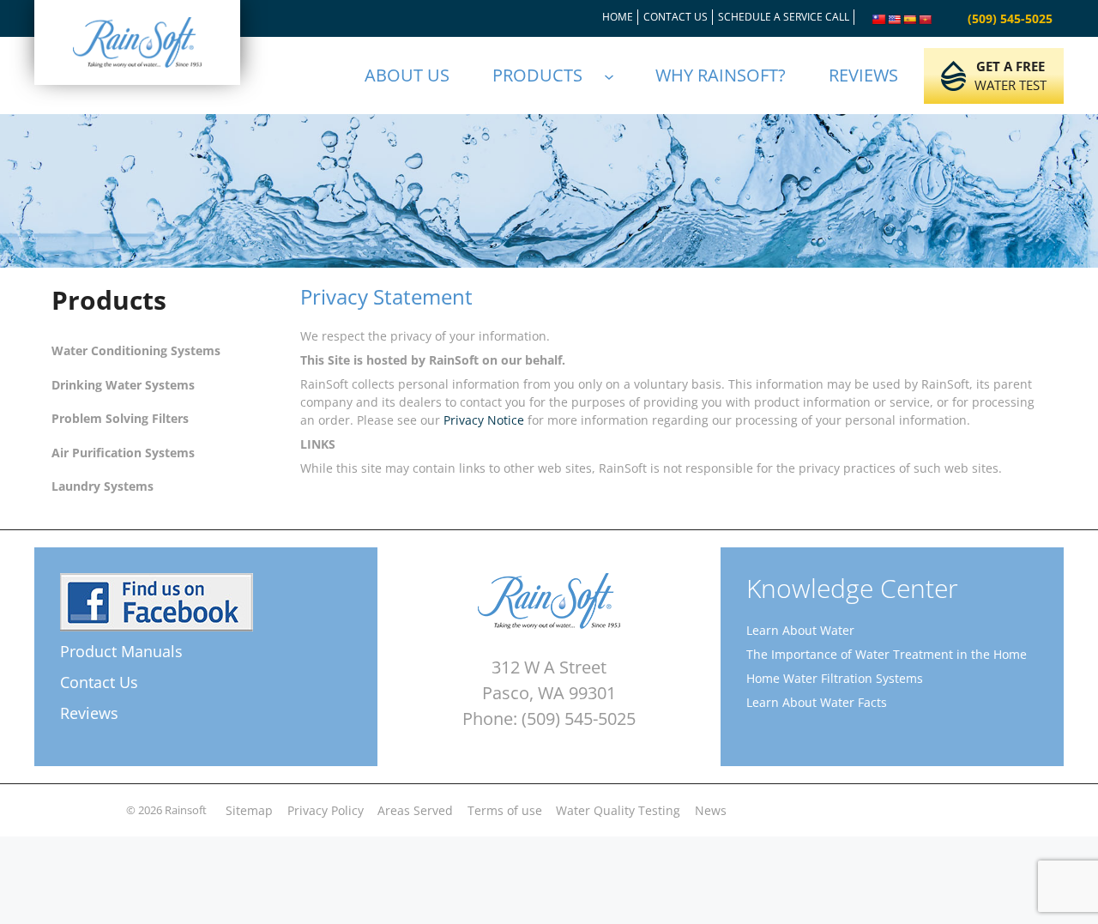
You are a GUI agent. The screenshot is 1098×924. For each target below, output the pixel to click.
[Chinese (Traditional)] (879, 20)
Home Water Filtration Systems (834, 678)
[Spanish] (910, 20)
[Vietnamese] (925, 20)
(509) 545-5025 (1010, 18)
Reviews (89, 713)
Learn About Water (800, 630)
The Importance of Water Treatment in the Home (886, 654)
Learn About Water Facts (816, 702)
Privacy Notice (483, 420)
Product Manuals (121, 651)
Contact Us (99, 682)
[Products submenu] (617, 75)
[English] (895, 20)
